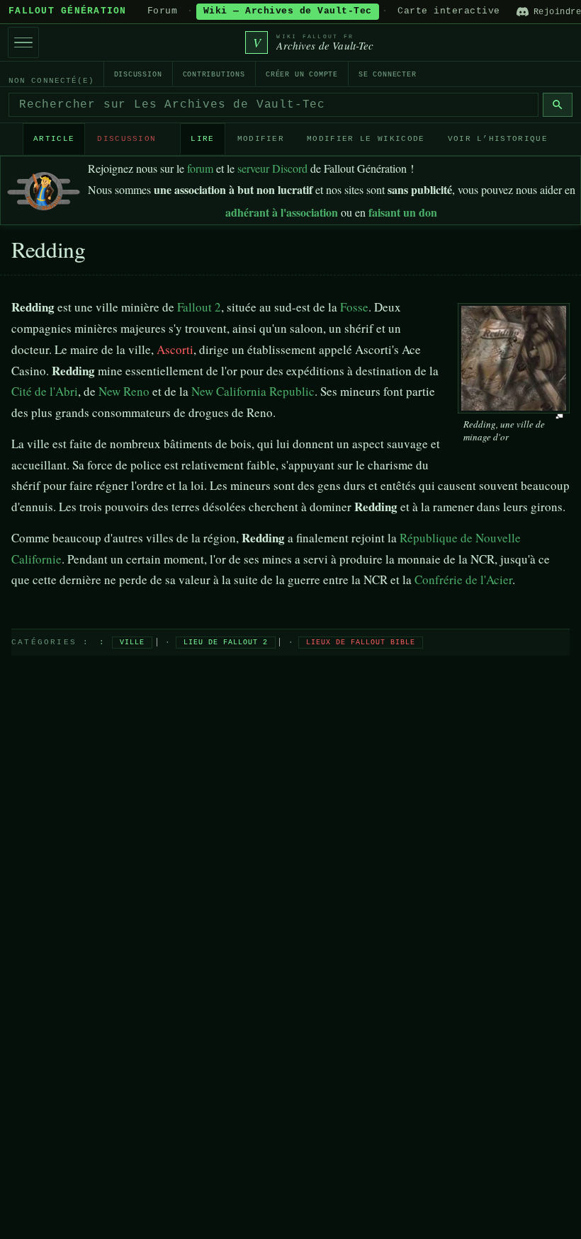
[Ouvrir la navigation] (23, 42)
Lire (202, 139)
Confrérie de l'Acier (463, 579)
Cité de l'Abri (44, 391)
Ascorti (175, 349)
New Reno (124, 391)
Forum (162, 11)
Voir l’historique (498, 139)
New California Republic (253, 391)
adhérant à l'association (281, 212)
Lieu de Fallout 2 (226, 642)
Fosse (354, 307)
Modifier (261, 139)
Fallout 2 (199, 307)
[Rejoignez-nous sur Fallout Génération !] (43, 188)
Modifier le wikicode (365, 139)
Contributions (214, 75)
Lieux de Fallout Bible (360, 642)
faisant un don (402, 212)
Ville (132, 642)
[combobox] (273, 105)
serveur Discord (272, 168)
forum (200, 168)
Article (53, 139)
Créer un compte (302, 75)
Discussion (138, 75)
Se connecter (388, 75)
